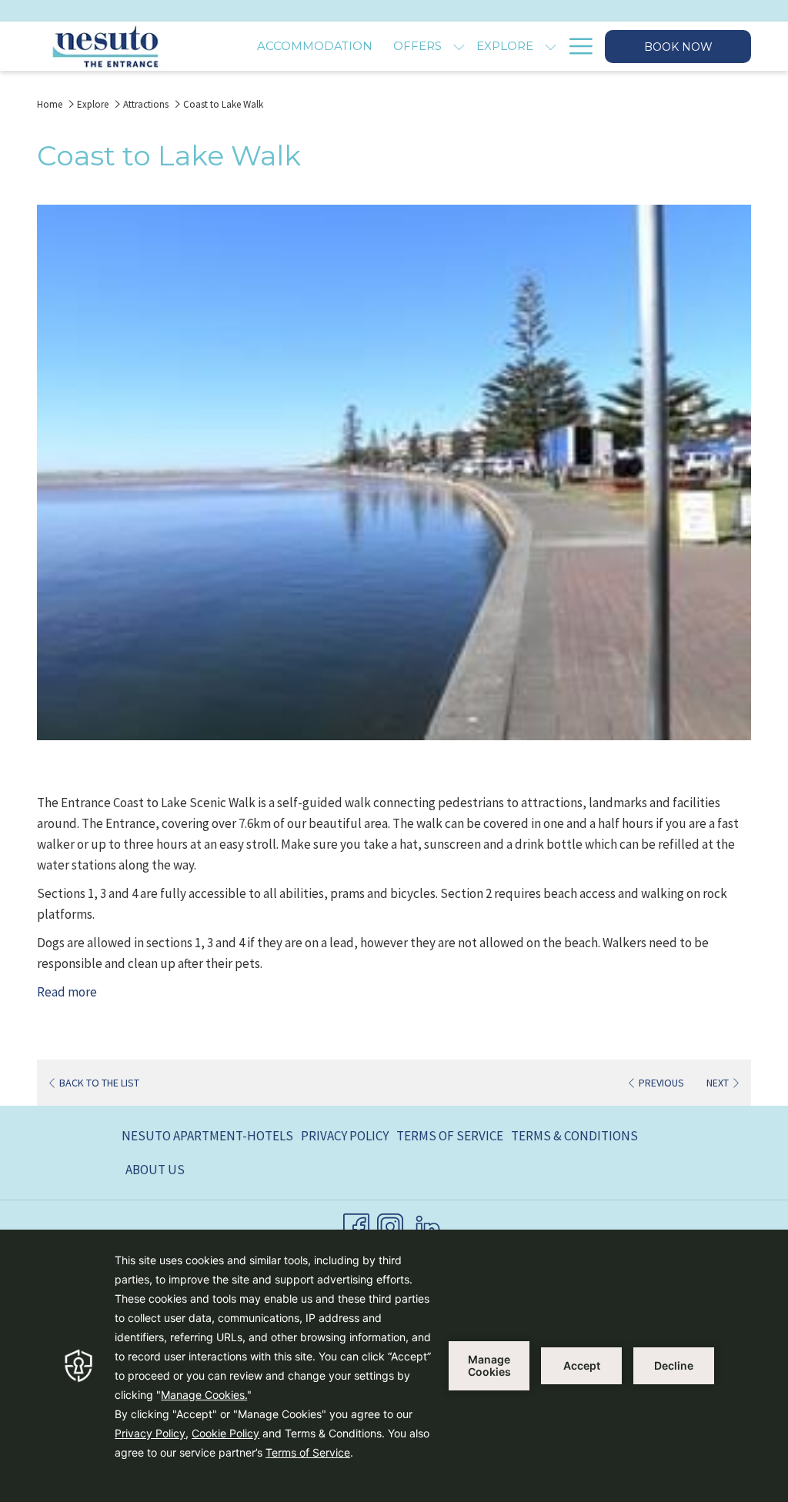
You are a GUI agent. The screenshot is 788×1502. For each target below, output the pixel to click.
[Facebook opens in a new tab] (356, 1224)
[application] (394, 1366)
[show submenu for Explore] (550, 46)
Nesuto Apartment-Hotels (207, 1135)
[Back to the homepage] (105, 46)
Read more (67, 991)
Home (49, 104)
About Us (155, 1169)
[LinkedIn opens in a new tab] (428, 1224)
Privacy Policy (345, 1135)
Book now (678, 47)
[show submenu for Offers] (459, 46)
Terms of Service (449, 1135)
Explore (93, 104)
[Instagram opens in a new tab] (390, 1224)
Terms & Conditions (574, 1135)
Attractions (146, 104)
